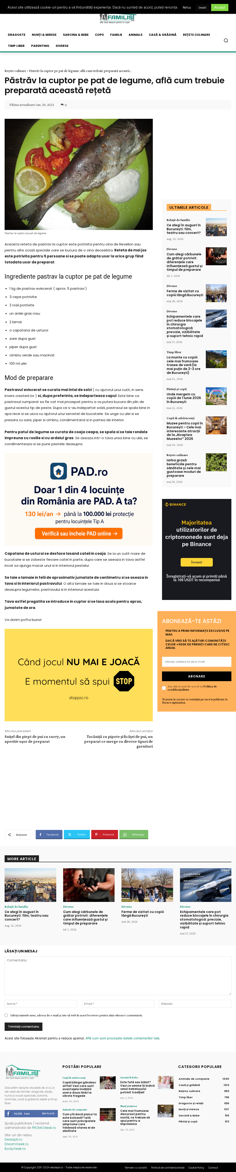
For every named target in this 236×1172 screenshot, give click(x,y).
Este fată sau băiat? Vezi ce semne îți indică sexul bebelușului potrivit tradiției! (137, 1087)
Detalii (202, 7)
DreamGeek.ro (17, 1144)
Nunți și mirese (128, 1106)
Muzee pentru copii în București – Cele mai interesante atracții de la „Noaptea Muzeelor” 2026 (185, 431)
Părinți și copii (177, 389)
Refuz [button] (187, 7)
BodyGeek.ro (15, 1148)
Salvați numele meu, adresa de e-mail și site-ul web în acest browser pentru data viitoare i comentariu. (76, 1015)
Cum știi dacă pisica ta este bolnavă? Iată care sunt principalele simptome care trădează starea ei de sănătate (79, 1122)
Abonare (196, 676)
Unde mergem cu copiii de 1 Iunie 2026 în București (184, 398)
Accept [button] (219, 7)
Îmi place (48, 1113)
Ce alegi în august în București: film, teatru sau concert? (184, 229)
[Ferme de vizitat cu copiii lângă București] (216, 293)
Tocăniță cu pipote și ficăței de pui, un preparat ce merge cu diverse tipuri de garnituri (118, 741)
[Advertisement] (78, 788)
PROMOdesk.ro (44, 1127)
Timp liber (174, 352)
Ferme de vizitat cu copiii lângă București (185, 293)
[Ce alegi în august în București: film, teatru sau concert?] (216, 227)
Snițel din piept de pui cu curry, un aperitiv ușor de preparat (35, 739)
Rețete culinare (15, 71)
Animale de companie (74, 1109)
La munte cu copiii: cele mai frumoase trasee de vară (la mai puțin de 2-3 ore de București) (184, 365)
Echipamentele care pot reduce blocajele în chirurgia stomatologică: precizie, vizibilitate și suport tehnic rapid (185, 326)
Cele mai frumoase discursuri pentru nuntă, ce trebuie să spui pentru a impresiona (135, 1117)
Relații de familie (178, 219)
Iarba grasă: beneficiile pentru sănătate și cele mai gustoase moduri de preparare (184, 468)
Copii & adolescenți (181, 418)
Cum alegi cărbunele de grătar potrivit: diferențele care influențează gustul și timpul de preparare (185, 262)
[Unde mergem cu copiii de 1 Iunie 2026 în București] (216, 396)
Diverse (172, 249)
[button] (225, 40)
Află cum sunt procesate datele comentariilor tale (122, 1038)
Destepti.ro (13, 1139)
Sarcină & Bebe (129, 1077)
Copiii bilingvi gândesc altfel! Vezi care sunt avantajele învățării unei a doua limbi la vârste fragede (79, 1089)
